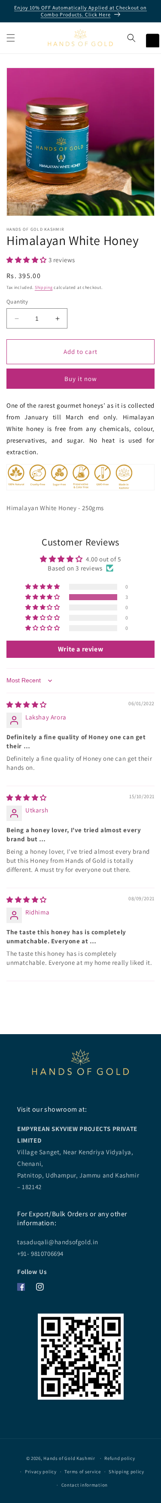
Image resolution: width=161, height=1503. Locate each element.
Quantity (17, 301)
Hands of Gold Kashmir (69, 1458)
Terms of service (82, 1472)
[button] (10, 37)
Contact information (84, 1485)
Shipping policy (126, 1472)
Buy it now (80, 379)
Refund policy (119, 1458)
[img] (26, 704)
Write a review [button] (80, 649)
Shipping (44, 287)
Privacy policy (41, 1472)
